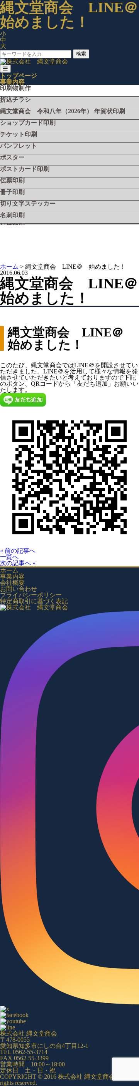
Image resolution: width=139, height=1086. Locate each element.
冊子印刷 (12, 192)
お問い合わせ (18, 589)
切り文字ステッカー (28, 204)
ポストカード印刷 (24, 169)
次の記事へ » (18, 563)
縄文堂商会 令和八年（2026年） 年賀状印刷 (62, 111)
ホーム (9, 570)
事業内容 (12, 82)
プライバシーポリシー (31, 595)
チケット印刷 (18, 134)
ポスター (12, 157)
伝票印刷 (12, 180)
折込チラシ (15, 100)
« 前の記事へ (18, 550)
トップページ (18, 75)
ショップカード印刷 (28, 123)
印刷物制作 (15, 88)
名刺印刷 (12, 215)
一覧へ (9, 557)
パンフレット (18, 146)
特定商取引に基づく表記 (34, 601)
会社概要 (12, 582)
